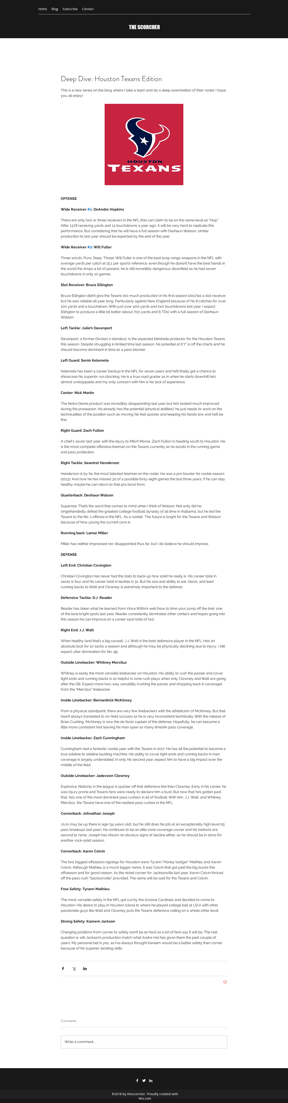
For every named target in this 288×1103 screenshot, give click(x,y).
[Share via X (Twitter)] (74, 968)
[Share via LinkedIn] (85, 968)
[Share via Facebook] (63, 968)
